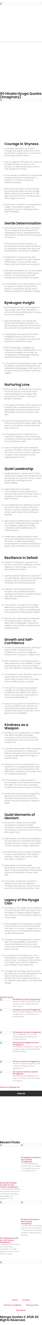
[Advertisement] (21, 67)
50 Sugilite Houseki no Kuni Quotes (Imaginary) (31, 1159)
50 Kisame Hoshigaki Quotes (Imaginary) (26, 1043)
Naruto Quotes (6, 997)
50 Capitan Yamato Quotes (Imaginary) (25, 1072)
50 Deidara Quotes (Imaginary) (27, 1032)
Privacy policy (32, 1305)
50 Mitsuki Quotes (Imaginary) (26, 999)
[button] (21, 41)
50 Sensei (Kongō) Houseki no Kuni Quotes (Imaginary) (9, 1185)
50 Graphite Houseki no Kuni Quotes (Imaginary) (9, 1240)
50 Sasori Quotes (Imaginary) (26, 1061)
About (15, 1300)
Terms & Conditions (12, 1305)
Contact (26, 1300)
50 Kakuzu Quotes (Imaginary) (27, 1009)
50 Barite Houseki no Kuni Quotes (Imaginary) (30, 1221)
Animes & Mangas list (10, 1087)
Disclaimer (21, 1310)
